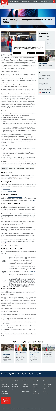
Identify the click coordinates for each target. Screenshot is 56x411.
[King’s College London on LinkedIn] (33, 374)
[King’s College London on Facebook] (22, 374)
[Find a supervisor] (46, 56)
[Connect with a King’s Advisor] (35, 347)
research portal (12, 177)
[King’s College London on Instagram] (29, 374)
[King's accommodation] (7, 347)
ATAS (20, 298)
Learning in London (48, 353)
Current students (16, 386)
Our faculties (36, 1)
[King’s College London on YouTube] (36, 374)
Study (11, 1)
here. (18, 245)
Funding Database (6, 189)
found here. (33, 165)
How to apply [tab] (4, 168)
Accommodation (27, 386)
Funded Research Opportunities (9, 191)
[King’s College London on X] (26, 374)
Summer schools (5, 392)
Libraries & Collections (27, 388)
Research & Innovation (27, 1)
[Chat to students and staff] (21, 347)
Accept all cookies (39, 53)
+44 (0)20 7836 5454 (47, 384)
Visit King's (37, 390)
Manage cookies (17, 53)
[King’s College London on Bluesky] (40, 374)
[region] (28, 48)
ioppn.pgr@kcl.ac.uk (5, 242)
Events (37, 386)
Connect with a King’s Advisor (34, 353)
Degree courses (5, 384)
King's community (37, 393)
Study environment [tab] (20, 168)
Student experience (5, 393)
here (34, 200)
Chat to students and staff (21, 353)
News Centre (37, 384)
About (41, 1)
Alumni (16, 390)
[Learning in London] (48, 347)
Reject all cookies (30, 53)
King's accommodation (6, 353)
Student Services (18, 1)
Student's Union (37, 388)
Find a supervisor (43, 63)
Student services (27, 384)
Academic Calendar (27, 392)
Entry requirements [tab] (30, 168)
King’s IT (27, 390)
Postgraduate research (5, 388)
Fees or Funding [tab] (12, 168)
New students (16, 384)
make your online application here (15, 197)
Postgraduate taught (5, 386)
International (5, 390)
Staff (49, 1)
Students (45, 1)
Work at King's (37, 392)
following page (32, 271)
